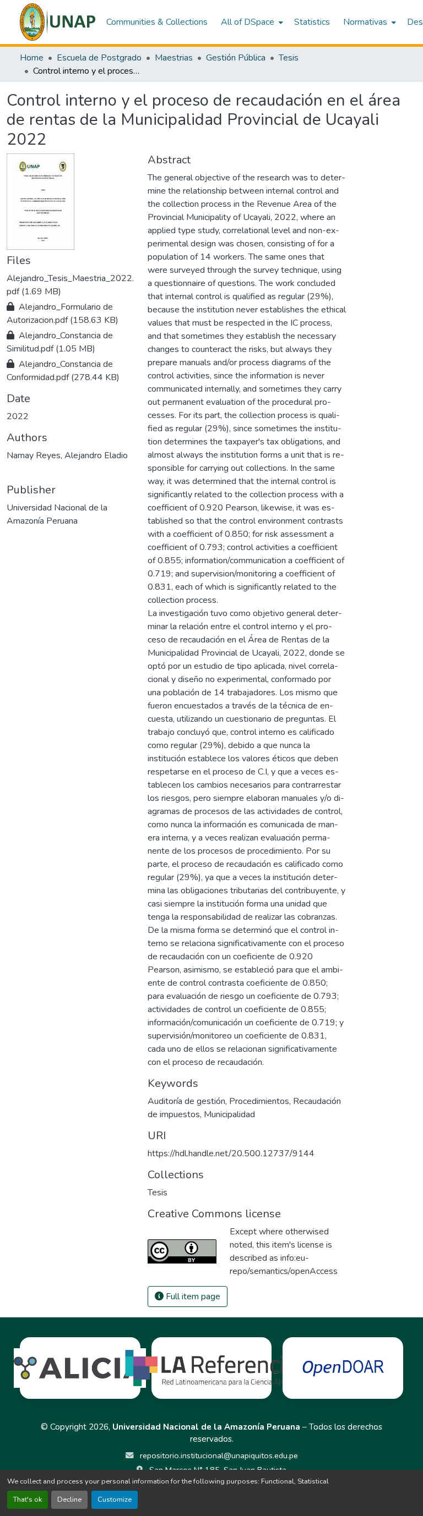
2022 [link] (18, 416)
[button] (57, 22)
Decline (69, 1499)
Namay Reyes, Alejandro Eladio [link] (67, 455)
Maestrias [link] (174, 58)
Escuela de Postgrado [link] (99, 58)
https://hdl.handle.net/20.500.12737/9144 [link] (231, 1153)
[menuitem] (251, 22)
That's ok (27, 1499)
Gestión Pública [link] (235, 58)
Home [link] (32, 58)
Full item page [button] (192, 1296)
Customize (114, 1499)
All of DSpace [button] (247, 22)
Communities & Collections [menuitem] (157, 22)
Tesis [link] (289, 58)
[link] (70, 285)
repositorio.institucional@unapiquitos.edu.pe (218, 1455)
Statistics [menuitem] (312, 22)
